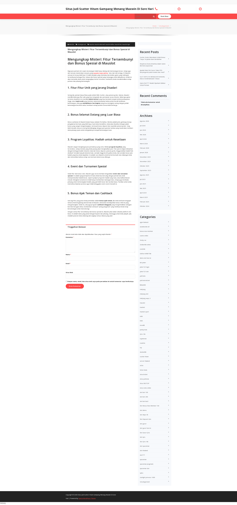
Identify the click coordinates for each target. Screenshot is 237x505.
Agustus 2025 (144, 175)
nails (141, 316)
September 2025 (145, 170)
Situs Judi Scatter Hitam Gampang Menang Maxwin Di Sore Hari (110, 9)
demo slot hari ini (145, 258)
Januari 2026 (144, 152)
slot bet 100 (144, 392)
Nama (68, 254)
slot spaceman (144, 446)
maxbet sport (144, 312)
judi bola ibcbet (145, 280)
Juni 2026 (143, 130)
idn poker (143, 262)
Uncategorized (164, 26)
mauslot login (126, 44)
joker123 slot (144, 271)
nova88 (142, 325)
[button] (154, 16)
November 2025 (145, 161)
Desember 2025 (145, 157)
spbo (141, 473)
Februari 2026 (144, 148)
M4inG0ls (71, 44)
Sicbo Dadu (143, 370)
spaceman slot (144, 468)
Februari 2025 (144, 202)
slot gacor (143, 424)
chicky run (143, 240)
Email (68, 263)
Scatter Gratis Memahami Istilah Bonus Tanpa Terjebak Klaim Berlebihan (152, 58)
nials (141, 321)
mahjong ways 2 (145, 298)
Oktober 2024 (144, 206)
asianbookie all (144, 227)
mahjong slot (144, 294)
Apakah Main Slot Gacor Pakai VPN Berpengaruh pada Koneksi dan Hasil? (152, 71)
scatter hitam (144, 356)
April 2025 (143, 193)
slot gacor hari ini (145, 428)
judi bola (142, 276)
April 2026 (143, 139)
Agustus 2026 (144, 121)
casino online (144, 236)
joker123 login (144, 267)
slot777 (142, 455)
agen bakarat (144, 222)
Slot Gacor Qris (145, 433)
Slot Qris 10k (144, 442)
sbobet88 (143, 352)
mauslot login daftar (100, 73)
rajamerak (143, 339)
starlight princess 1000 (147, 477)
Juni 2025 (143, 184)
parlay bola (143, 330)
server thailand (145, 361)
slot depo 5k (144, 415)
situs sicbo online (145, 388)
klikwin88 (143, 285)
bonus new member (146, 231)
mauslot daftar (109, 44)
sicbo (141, 365)
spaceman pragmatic (146, 464)
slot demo (143, 410)
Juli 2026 (142, 126)
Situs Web (69, 272)
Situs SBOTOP (144, 383)
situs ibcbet (143, 374)
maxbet (142, 307)
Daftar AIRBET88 (145, 253)
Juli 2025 (142, 179)
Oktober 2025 (144, 166)
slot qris (142, 437)
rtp (141, 347)
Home (154, 26)
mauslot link (118, 44)
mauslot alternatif (100, 44)
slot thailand (144, 450)
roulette (142, 343)
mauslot (91, 44)
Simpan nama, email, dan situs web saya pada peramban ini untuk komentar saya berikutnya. (100, 281)
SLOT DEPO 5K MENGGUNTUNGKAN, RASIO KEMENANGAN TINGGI (152, 78)
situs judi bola (144, 379)
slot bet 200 (144, 397)
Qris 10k (142, 334)
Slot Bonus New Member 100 (149, 406)
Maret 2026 (144, 143)
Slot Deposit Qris (145, 419)
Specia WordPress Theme (87, 498)
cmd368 (142, 249)
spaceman (143, 459)
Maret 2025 (144, 197)
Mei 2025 (143, 188)
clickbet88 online (145, 245)
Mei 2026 (143, 135)
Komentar (70, 237)
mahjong (142, 289)
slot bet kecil (144, 401)
